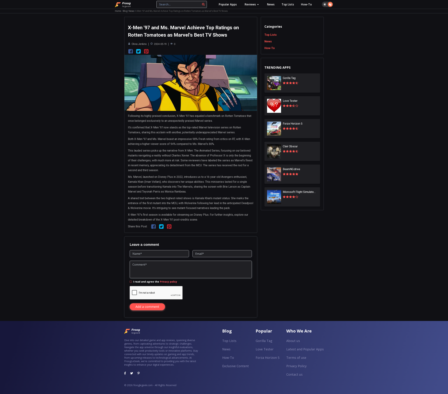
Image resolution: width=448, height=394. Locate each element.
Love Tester (265, 349)
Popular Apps (228, 4)
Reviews (250, 4)
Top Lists (288, 4)
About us (293, 341)
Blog (125, 10)
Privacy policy (168, 281)
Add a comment (147, 306)
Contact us (294, 374)
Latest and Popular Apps (305, 349)
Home (118, 10)
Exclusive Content (235, 366)
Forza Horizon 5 (267, 357)
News (271, 4)
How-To (306, 4)
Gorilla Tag (264, 341)
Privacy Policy (296, 366)
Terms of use (296, 357)
